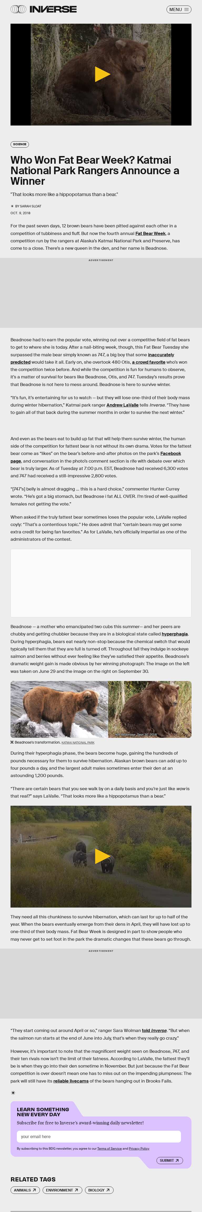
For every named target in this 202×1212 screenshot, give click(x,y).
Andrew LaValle (123, 405)
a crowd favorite (148, 362)
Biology (96, 1190)
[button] (101, 74)
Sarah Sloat (30, 206)
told (154, 1030)
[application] (101, 75)
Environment (59, 1190)
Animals (22, 1190)
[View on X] (101, 583)
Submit (167, 1160)
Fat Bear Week (150, 233)
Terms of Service (109, 1148)
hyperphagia (175, 634)
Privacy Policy (139, 1148)
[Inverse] (53, 9)
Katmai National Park (78, 742)
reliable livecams (71, 1081)
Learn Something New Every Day (43, 1111)
